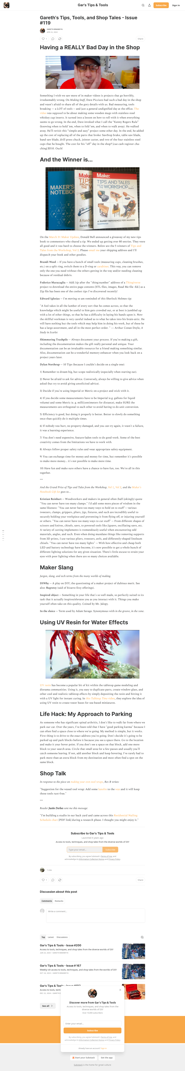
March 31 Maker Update (64, 237)
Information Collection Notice (91, 1040)
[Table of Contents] (3, 535)
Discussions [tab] (62, 937)
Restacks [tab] (59, 901)
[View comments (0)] (53, 39)
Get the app (107, 1057)
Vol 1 (111, 487)
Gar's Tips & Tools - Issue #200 (60, 945)
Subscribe (161, 5)
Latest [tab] (51, 937)
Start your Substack (85, 1057)
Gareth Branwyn (54, 29)
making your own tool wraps (87, 782)
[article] (92, 951)
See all (45, 1005)
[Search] (143, 5)
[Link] (36, 47)
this (88, 698)
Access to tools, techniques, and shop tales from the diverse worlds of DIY (76, 949)
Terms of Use (106, 1037)
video (111, 698)
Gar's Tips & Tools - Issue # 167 (60, 965)
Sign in (176, 5)
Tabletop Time (99, 698)
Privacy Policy (114, 1040)
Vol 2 (118, 487)
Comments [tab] (47, 901)
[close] (120, 990)
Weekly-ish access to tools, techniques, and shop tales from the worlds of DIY (78, 969)
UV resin (45, 685)
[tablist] (52, 901)
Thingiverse (133, 282)
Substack (78, 1064)
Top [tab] (43, 937)
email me (94, 250)
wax (117, 789)
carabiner (103, 266)
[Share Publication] (149, 5)
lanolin (102, 789)
